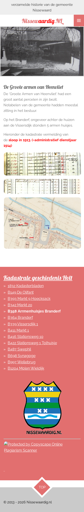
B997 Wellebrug (21, 362)
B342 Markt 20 (20, 305)
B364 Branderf (20, 317)
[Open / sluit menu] (79, 20)
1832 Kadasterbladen (26, 286)
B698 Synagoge (21, 356)
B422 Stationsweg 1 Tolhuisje (32, 343)
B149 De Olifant (21, 292)
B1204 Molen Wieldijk (26, 368)
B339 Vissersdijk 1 (23, 324)
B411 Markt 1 (18, 330)
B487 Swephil (19, 349)
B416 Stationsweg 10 (25, 336)
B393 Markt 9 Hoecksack (29, 298)
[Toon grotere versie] (42, 163)
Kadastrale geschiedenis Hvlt (38, 278)
